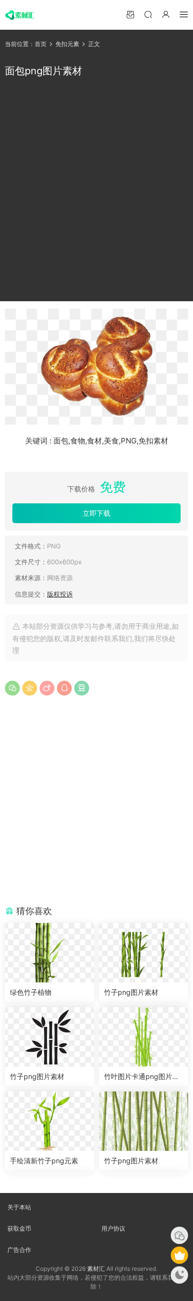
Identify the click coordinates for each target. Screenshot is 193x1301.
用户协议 (113, 1228)
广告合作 (19, 1249)
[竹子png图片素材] (143, 952)
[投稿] (130, 14)
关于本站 (19, 1207)
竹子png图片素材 (131, 992)
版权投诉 (60, 594)
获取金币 (19, 1228)
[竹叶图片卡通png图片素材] (143, 1037)
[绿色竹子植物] (49, 952)
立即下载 (96, 513)
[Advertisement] (96, 189)
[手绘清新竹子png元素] (49, 1121)
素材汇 (96, 1268)
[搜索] (148, 14)
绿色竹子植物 (30, 992)
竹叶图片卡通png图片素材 (141, 1077)
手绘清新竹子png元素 (44, 1160)
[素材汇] (20, 15)
